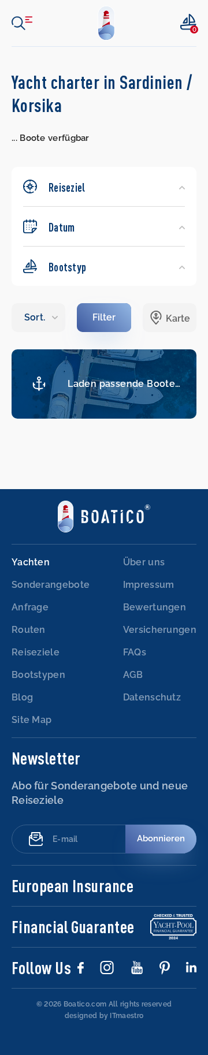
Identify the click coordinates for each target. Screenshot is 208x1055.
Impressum (148, 584)
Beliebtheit (38, 317)
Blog (22, 697)
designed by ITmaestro (104, 1016)
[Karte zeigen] (169, 317)
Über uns (144, 562)
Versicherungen (159, 629)
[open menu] (22, 23)
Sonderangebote (51, 584)
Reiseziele (36, 652)
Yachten (31, 562)
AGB (133, 674)
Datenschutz (152, 697)
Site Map (31, 719)
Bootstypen (38, 674)
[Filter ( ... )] (104, 317)
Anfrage (30, 607)
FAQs (134, 652)
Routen (29, 629)
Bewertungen (154, 607)
